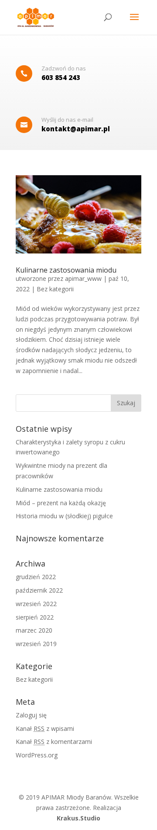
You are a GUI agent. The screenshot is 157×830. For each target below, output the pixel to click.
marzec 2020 (34, 630)
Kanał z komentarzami (54, 741)
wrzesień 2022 (36, 604)
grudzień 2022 (36, 577)
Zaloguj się (31, 715)
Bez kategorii (55, 289)
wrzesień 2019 (36, 644)
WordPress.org (37, 755)
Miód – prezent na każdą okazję (61, 503)
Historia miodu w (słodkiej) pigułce (64, 516)
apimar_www (83, 278)
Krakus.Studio (78, 818)
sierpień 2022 (35, 617)
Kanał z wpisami (45, 728)
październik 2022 (39, 590)
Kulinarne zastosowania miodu (66, 270)
